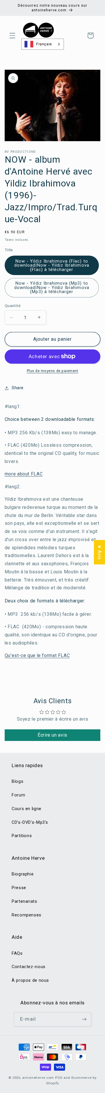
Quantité (12, 305)
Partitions (22, 835)
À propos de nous (30, 980)
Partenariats (24, 901)
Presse (19, 887)
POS (58, 1078)
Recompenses (26, 915)
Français (44, 44)
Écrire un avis (52, 735)
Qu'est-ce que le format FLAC (37, 655)
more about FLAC (24, 474)
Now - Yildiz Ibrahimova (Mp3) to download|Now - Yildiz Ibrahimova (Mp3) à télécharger (51, 287)
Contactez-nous (29, 966)
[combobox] (42, 44)
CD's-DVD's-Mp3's (30, 822)
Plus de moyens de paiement (52, 371)
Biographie (23, 874)
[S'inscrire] (84, 1019)
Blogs (17, 781)
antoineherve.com (38, 1078)
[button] (12, 35)
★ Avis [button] (99, 552)
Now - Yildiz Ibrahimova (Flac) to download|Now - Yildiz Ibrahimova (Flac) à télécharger (51, 265)
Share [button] (18, 387)
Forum (18, 795)
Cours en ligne (26, 808)
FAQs (17, 953)
